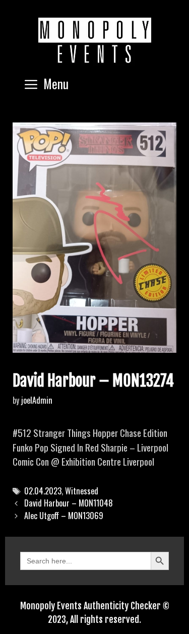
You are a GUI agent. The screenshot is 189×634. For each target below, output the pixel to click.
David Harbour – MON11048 (68, 503)
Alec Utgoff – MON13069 (63, 516)
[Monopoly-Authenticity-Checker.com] (94, 40)
